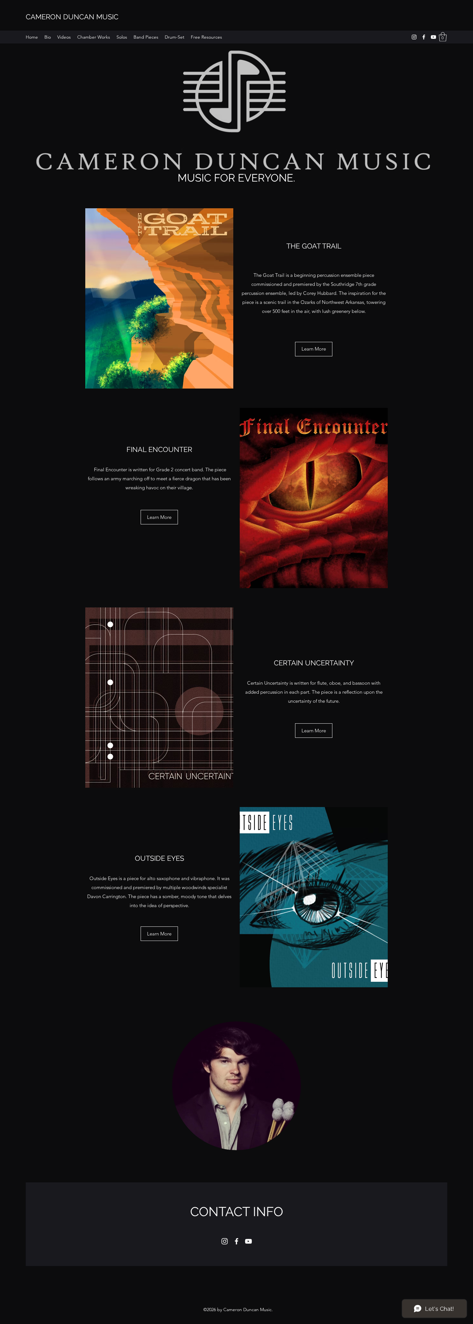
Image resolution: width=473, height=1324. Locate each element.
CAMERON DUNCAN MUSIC (72, 17)
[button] (443, 37)
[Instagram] (414, 37)
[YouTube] (433, 37)
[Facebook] (424, 37)
